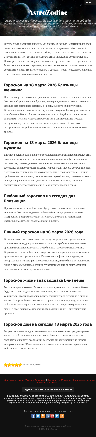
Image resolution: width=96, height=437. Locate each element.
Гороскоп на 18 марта (59, 380)
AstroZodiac (48, 12)
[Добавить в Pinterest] (52, 416)
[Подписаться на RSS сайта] (62, 416)
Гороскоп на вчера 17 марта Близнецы (24, 380)
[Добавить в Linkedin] (57, 416)
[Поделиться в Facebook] (33, 416)
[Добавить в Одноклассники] (43, 416)
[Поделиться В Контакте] (48, 416)
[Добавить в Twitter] (38, 416)
